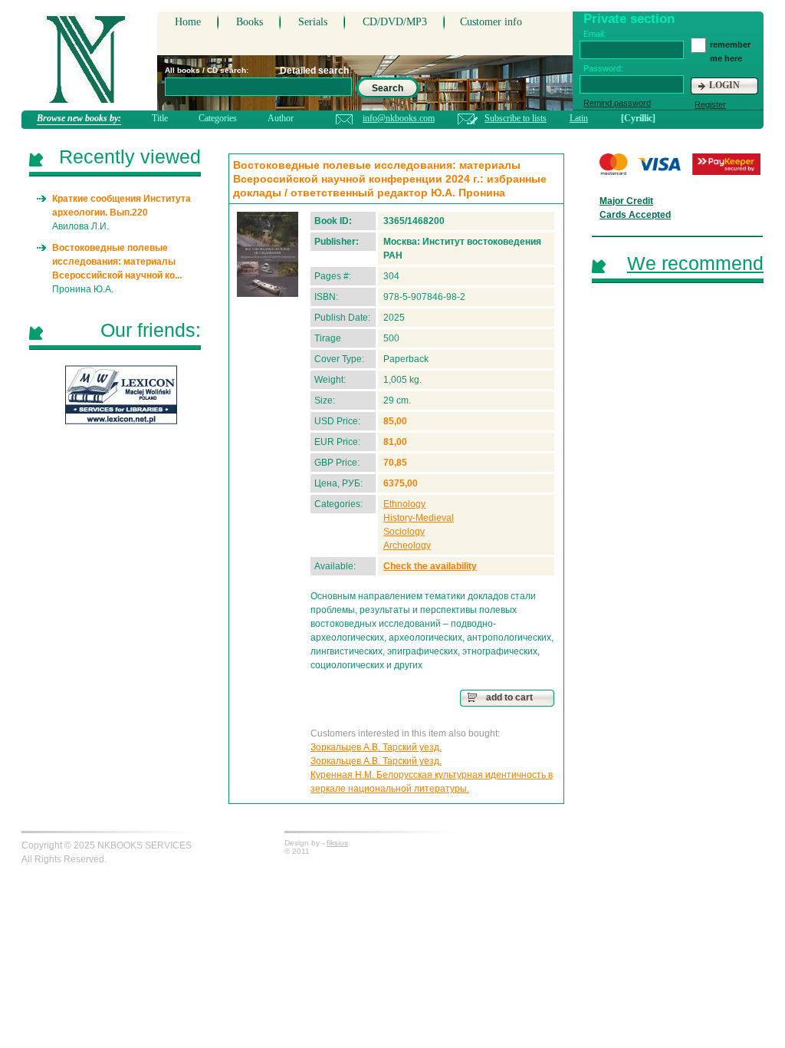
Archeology (407, 545)
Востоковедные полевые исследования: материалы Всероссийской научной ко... (117, 261)
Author (281, 118)
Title (160, 118)
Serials (312, 22)
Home (188, 22)
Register (710, 104)
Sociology (404, 531)
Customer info (491, 22)
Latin (579, 118)
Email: (594, 33)
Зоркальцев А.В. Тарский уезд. (376, 747)
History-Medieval (418, 517)
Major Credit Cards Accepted (635, 208)
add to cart (509, 697)
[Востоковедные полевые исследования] (267, 254)
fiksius (337, 843)
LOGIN (724, 85)
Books (249, 22)
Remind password (617, 102)
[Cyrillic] (638, 118)
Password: (603, 68)
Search (387, 88)
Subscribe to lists (515, 118)
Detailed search (314, 70)
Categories (218, 118)
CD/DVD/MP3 (395, 22)
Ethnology (404, 504)
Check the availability (430, 566)
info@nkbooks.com (399, 118)
